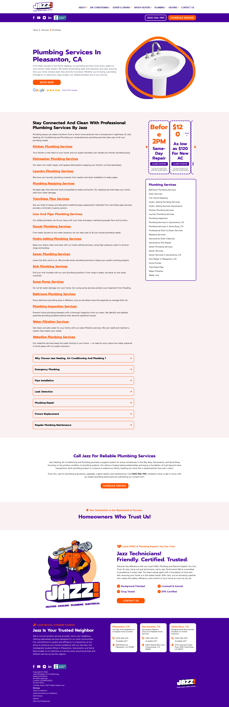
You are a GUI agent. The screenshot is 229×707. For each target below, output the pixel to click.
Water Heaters (142, 7)
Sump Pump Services (48, 281)
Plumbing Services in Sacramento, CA (166, 222)
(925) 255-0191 (122, 638)
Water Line (154, 275)
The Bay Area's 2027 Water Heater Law (48, 685)
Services (45, 30)
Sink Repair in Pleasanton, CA (162, 259)
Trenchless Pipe (156, 267)
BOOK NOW (47, 82)
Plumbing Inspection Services (55, 306)
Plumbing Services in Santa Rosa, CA (166, 226)
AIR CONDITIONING (99, 7)
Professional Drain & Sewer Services (166, 230)
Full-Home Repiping (158, 198)
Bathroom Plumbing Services (54, 294)
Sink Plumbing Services (50, 266)
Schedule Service (114, 485)
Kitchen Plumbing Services (52, 146)
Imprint (36, 698)
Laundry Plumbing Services (53, 171)
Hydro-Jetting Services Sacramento (165, 206)
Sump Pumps (155, 263)
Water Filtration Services (51, 321)
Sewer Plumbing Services (51, 254)
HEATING (173, 7)
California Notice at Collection (45, 693)
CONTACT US (187, 7)
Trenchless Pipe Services (51, 199)
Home (35, 30)
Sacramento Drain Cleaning (161, 238)
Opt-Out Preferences (41, 701)
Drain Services (155, 194)
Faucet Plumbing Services (52, 226)
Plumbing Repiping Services (54, 183)
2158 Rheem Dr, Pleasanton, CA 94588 (125, 646)
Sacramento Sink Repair (160, 242)
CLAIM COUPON (159, 164)
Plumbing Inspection (158, 218)
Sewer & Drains (121, 7)
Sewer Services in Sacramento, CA (165, 255)
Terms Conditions (40, 691)
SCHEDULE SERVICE (182, 17)
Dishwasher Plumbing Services (55, 159)
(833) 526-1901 (155, 17)
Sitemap (36, 688)
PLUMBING (159, 7)
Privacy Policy (38, 683)
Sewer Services (156, 251)
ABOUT (82, 7)
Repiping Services (157, 234)
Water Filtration (156, 271)
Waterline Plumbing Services (54, 337)
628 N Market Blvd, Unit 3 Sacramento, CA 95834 (155, 647)
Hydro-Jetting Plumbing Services (57, 239)
